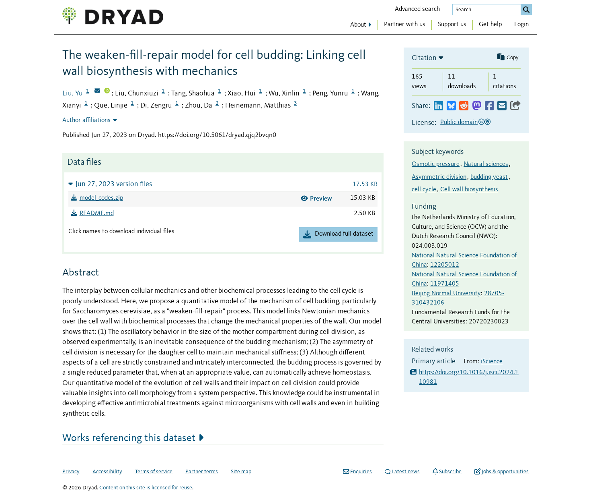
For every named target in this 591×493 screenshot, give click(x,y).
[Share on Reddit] (463, 106)
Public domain (459, 122)
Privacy (71, 471)
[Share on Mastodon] (476, 106)
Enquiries (361, 471)
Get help (490, 24)
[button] (223, 183)
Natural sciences (486, 164)
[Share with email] (502, 106)
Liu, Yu (72, 93)
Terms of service (153, 471)
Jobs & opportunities (505, 471)
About (358, 25)
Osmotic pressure (436, 164)
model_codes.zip (101, 198)
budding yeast (489, 177)
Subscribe (450, 471)
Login (521, 24)
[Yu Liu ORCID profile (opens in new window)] (107, 91)
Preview (321, 198)
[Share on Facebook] (489, 106)
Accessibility (107, 471)
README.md (97, 213)
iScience (492, 361)
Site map (241, 471)
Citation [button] (424, 58)
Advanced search (417, 9)
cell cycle (424, 189)
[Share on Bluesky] (451, 106)
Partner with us (404, 24)
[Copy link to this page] (515, 106)
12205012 (444, 265)
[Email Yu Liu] (97, 91)
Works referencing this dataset (128, 438)
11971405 (444, 284)
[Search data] (526, 9)
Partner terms (201, 471)
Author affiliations (86, 120)
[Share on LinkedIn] (438, 106)
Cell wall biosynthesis (469, 189)
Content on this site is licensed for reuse (145, 488)
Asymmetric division (439, 177)
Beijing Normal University (446, 293)
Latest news (406, 471)
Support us (452, 24)
